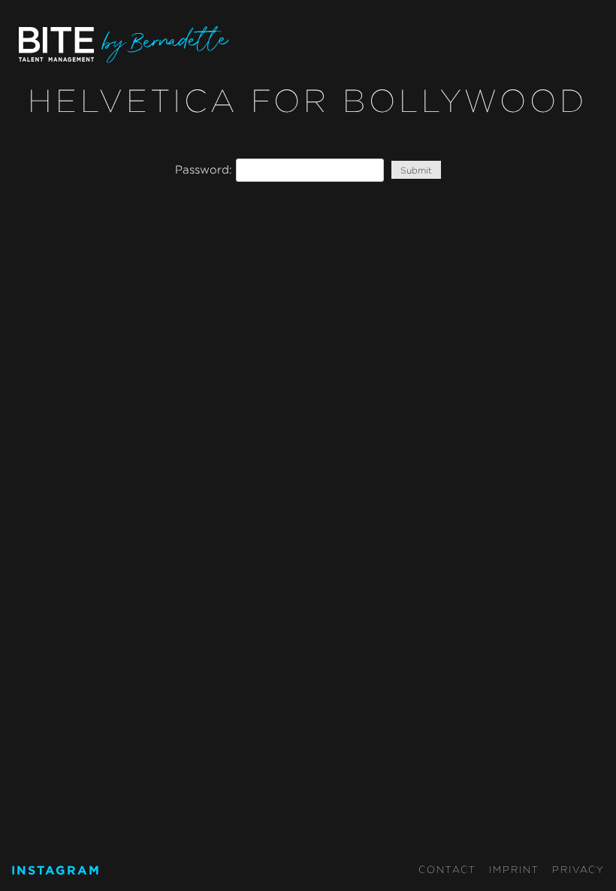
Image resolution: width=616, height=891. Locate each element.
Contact (447, 869)
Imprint (514, 869)
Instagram (56, 870)
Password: (205, 169)
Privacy (578, 869)
